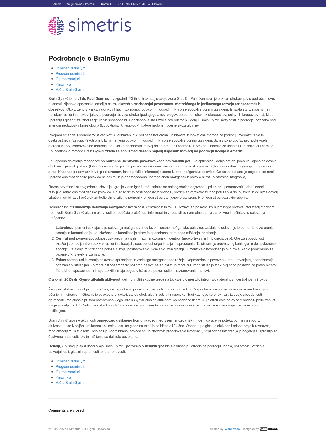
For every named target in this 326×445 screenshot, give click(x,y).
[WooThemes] (269, 428)
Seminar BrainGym (71, 67)
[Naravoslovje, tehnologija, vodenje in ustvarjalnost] (89, 32)
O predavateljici (68, 78)
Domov (56, 4)
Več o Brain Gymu (70, 89)
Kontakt (106, 4)
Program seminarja (70, 73)
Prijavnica (63, 83)
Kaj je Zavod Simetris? (80, 4)
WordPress (232, 428)
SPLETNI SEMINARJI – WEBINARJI (140, 4)
